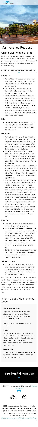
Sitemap (20, 388)
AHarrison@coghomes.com (10, 418)
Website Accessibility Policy (28, 418)
